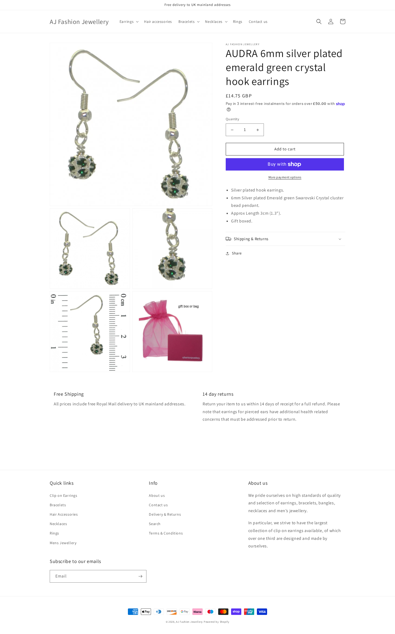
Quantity (232, 119)
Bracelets (58, 504)
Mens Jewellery (63, 542)
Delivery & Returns (165, 514)
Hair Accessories (64, 514)
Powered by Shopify (216, 622)
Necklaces (58, 523)
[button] (128, 21)
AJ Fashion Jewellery (189, 622)
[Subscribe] (140, 576)
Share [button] (237, 253)
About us (157, 495)
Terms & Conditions (166, 533)
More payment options (284, 177)
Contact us (158, 504)
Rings (54, 533)
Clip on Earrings (63, 495)
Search (155, 523)
